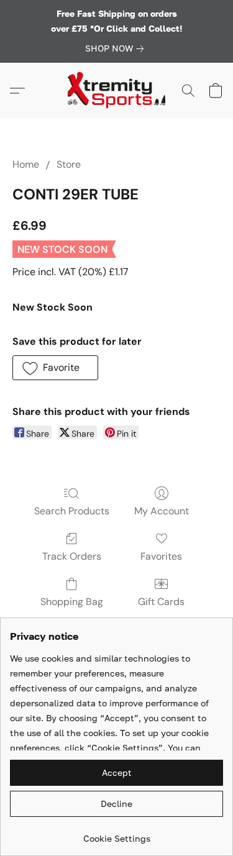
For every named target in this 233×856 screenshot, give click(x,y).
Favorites (161, 556)
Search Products (71, 510)
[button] (117, 91)
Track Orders (71, 556)
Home (25, 164)
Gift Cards (161, 601)
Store (69, 164)
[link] (116, 48)
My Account (161, 510)
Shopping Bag (71, 601)
